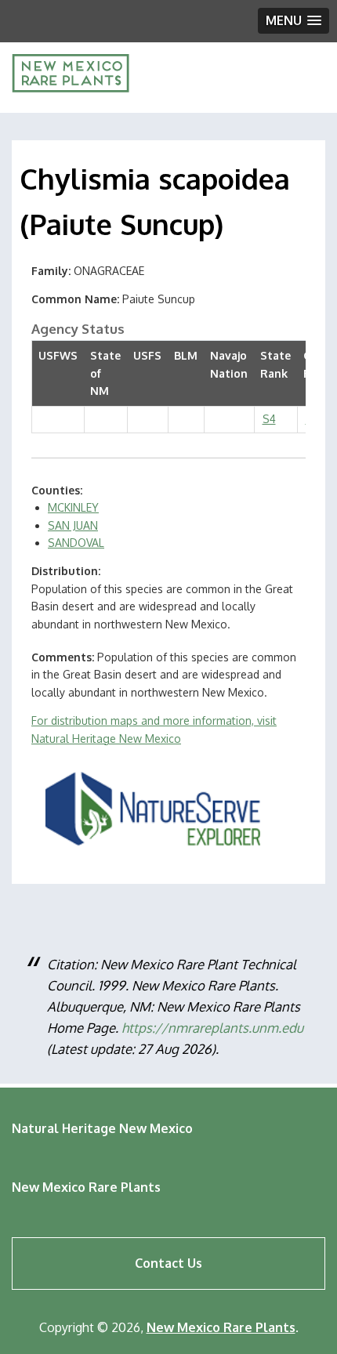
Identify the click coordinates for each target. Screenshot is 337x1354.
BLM (185, 355)
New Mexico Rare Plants (86, 1187)
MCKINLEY (73, 507)
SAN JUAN (73, 525)
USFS (147, 355)
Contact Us (168, 1263)
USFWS (58, 355)
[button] (293, 21)
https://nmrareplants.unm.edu (212, 1027)
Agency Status (78, 328)
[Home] (70, 88)
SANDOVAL (76, 542)
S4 (269, 418)
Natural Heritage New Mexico (102, 1128)
